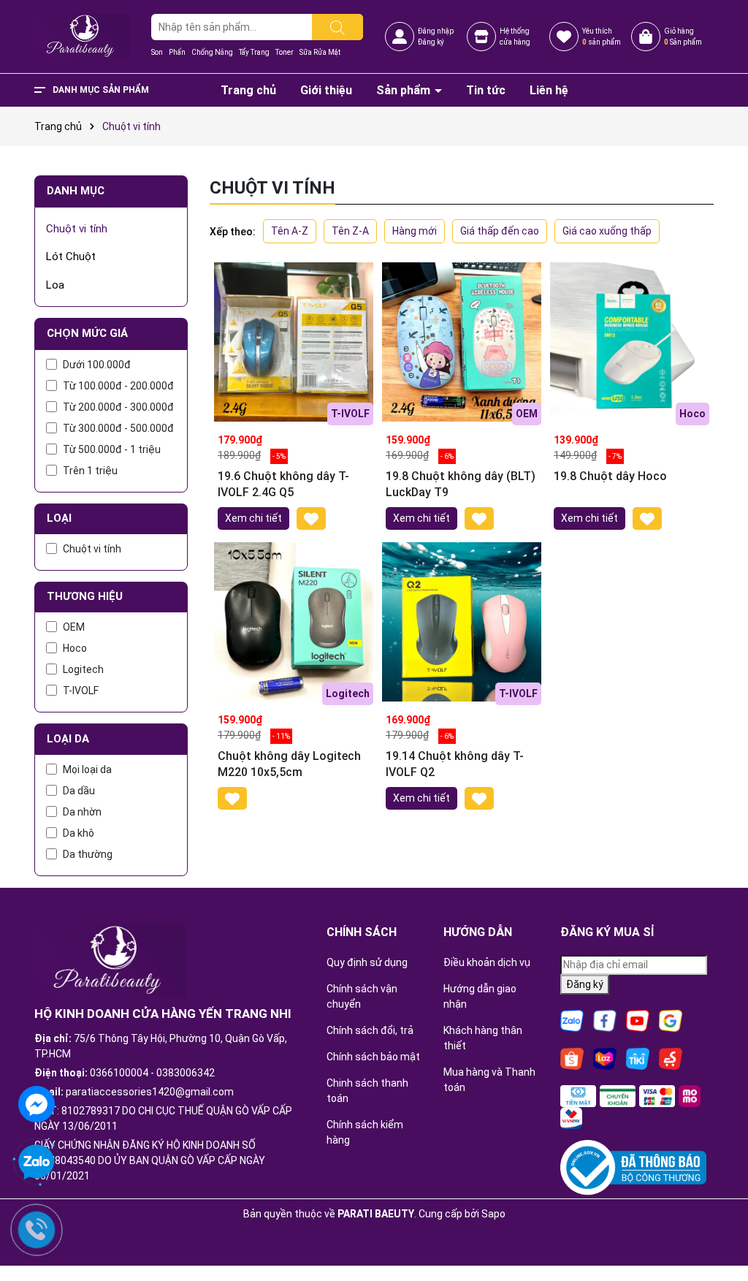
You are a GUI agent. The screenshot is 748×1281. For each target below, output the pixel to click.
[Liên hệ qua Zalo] (36, 1162)
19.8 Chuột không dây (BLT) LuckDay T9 (460, 484)
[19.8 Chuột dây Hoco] (629, 342)
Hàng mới (414, 231)
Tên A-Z (289, 231)
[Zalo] (572, 1020)
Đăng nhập (436, 31)
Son (157, 52)
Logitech (83, 669)
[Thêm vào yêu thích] (311, 518)
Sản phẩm (404, 90)
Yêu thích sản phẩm (601, 36)
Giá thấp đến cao (499, 231)
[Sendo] (670, 1058)
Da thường (87, 854)
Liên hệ (549, 90)
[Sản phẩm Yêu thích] (564, 36)
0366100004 (119, 1073)
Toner (284, 52)
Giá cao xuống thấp (607, 231)
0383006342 (185, 1073)
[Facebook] (605, 1020)
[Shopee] (572, 1058)
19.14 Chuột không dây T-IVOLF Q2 (455, 764)
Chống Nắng (212, 52)
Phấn (177, 52)
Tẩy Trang (254, 52)
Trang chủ (248, 90)
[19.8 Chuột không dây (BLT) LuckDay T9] (461, 342)
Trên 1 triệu (90, 470)
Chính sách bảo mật (373, 1057)
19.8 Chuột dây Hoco (610, 476)
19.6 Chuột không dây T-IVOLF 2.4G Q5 (283, 484)
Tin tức (485, 90)
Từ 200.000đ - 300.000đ (118, 407)
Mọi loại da (87, 769)
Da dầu (79, 791)
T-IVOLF (81, 690)
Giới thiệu (326, 90)
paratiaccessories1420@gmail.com (150, 1092)
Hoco (75, 648)
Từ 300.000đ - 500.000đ (118, 428)
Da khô (78, 833)
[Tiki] (637, 1058)
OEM (74, 627)
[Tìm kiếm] (337, 27)
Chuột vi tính (76, 228)
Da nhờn (82, 812)
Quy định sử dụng (367, 962)
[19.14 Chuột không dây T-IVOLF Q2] (461, 622)
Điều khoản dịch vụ (486, 962)
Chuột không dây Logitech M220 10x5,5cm (289, 764)
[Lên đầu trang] (718, 1229)
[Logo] (81, 36)
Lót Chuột (71, 256)
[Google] (670, 1020)
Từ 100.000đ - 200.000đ (118, 386)
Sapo (493, 1214)
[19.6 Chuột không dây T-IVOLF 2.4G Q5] (293, 342)
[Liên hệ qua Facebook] (36, 1103)
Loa (55, 285)
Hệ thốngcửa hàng (515, 36)
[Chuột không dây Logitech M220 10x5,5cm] (293, 622)
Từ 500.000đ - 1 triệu (112, 449)
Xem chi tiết (253, 518)
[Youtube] (637, 1020)
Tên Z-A (350, 231)
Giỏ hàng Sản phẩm (683, 36)
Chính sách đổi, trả (370, 1030)
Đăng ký (431, 42)
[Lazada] (605, 1058)
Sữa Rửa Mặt (319, 52)
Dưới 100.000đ (97, 364)
